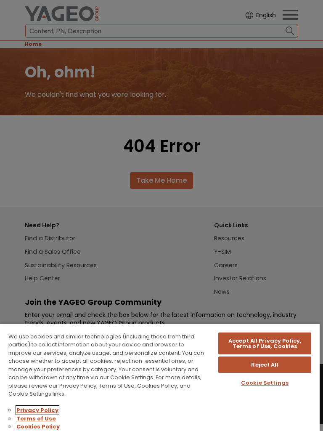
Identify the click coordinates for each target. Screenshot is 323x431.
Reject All (264, 365)
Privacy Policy (37, 410)
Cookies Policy (38, 427)
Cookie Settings (265, 383)
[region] (160, 377)
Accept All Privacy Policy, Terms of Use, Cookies (264, 343)
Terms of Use (36, 419)
